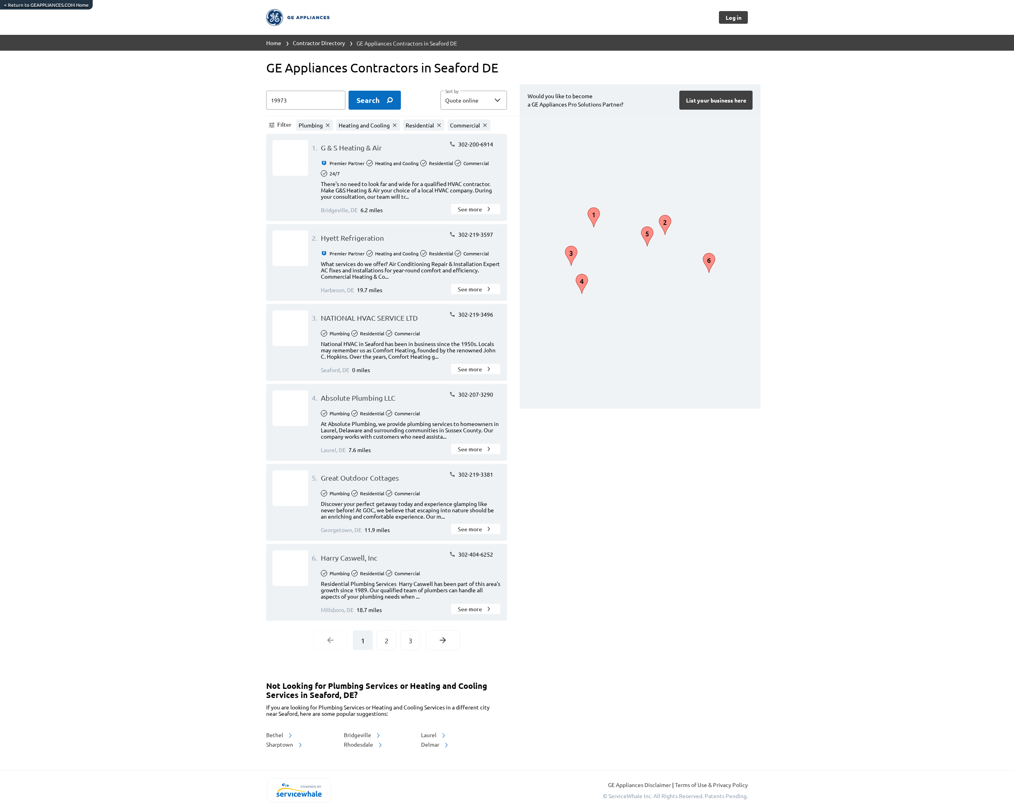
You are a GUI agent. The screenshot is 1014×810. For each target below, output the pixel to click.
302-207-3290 (475, 394)
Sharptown (280, 744)
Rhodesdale (359, 744)
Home (273, 42)
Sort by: (452, 91)
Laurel (429, 734)
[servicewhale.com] (299, 790)
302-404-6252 (475, 554)
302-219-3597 (475, 234)
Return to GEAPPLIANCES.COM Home (46, 5)
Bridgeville (358, 734)
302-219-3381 (475, 474)
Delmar (430, 744)
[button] (473, 100)
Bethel (275, 734)
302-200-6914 (475, 144)
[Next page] (443, 640)
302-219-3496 (475, 314)
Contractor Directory (319, 42)
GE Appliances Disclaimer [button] (640, 784)
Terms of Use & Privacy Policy (711, 784)
